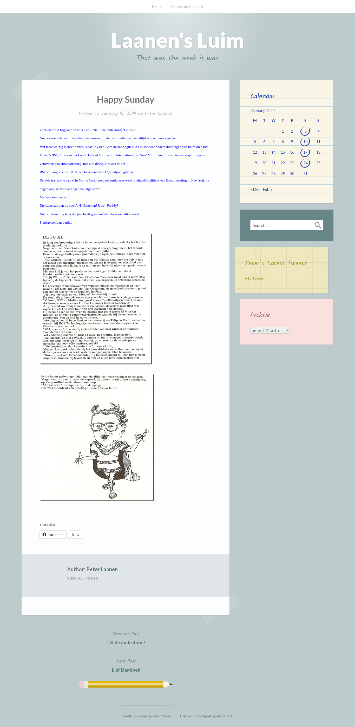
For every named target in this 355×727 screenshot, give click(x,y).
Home (157, 6)
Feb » (267, 189)
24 (305, 163)
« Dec (255, 189)
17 (305, 152)
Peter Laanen (158, 114)
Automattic (225, 716)
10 (305, 141)
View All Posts (82, 578)
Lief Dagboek (126, 665)
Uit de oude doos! (126, 637)
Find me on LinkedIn (187, 6)
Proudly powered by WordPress (145, 716)
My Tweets (255, 278)
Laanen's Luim (177, 39)
